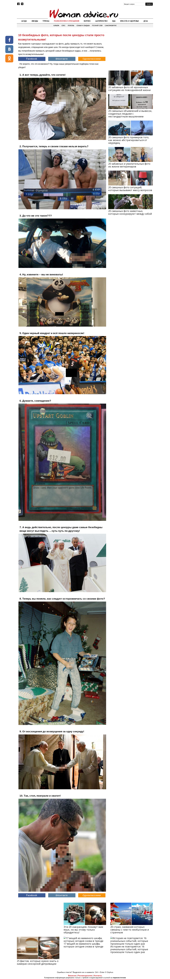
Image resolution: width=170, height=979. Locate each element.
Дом (146, 21)
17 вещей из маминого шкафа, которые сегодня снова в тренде (83, 945)
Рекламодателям (85, 976)
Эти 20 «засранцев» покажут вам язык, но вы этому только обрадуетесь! (83, 929)
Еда (114, 21)
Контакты (98, 976)
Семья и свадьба (83, 25)
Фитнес (87, 21)
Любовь (71, 25)
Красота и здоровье (129, 21)
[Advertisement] (130, 49)
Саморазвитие (110, 25)
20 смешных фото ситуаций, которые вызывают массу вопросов (130, 189)
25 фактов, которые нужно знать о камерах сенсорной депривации (37, 962)
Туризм (46, 21)
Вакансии (72, 976)
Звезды (34, 21)
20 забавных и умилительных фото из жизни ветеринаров (129, 165)
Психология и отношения (66, 21)
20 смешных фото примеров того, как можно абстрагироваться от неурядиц (128, 140)
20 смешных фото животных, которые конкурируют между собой (130, 212)
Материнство (101, 21)
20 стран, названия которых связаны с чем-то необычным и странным (129, 929)
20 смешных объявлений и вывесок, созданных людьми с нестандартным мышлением (130, 113)
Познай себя (97, 25)
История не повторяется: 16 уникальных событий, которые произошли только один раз (129, 949)
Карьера (56, 25)
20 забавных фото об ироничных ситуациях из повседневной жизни (129, 89)
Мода (24, 21)
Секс (63, 25)
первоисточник (119, 978)
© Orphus (109, 972)
